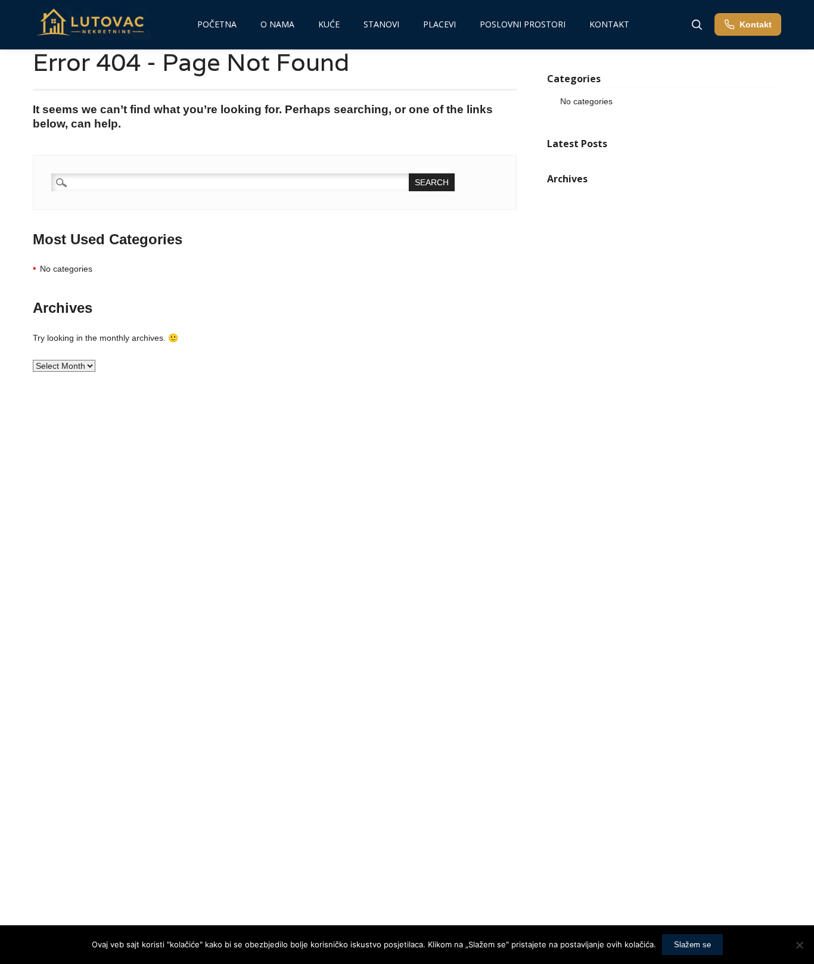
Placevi (439, 24)
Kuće (329, 24)
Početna (217, 24)
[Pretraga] (696, 24)
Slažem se (692, 944)
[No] (799, 945)
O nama (277, 24)
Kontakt (609, 24)
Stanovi (381, 24)
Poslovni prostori (523, 24)
